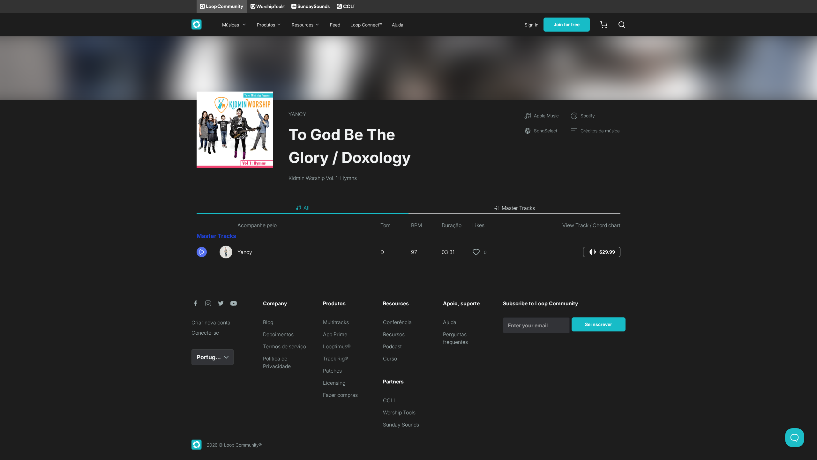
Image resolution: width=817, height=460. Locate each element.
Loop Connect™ (366, 24)
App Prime (335, 334)
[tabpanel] (408, 242)
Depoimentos (278, 334)
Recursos (394, 334)
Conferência (397, 322)
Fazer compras (340, 395)
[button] (205, 252)
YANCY (297, 114)
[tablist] (408, 208)
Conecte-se (205, 333)
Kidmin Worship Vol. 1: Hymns (323, 178)
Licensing (334, 383)
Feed (335, 24)
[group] (601, 252)
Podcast (392, 346)
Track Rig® (335, 358)
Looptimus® (337, 346)
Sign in (531, 24)
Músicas (230, 24)
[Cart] (604, 24)
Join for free (567, 24)
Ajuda (397, 24)
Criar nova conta (210, 322)
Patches (332, 370)
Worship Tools (399, 412)
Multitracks (336, 322)
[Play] (202, 252)
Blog (268, 322)
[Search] (622, 24)
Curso (390, 358)
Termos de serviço (284, 346)
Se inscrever (598, 324)
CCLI (389, 400)
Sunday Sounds (401, 424)
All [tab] (307, 207)
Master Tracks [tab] (518, 208)
